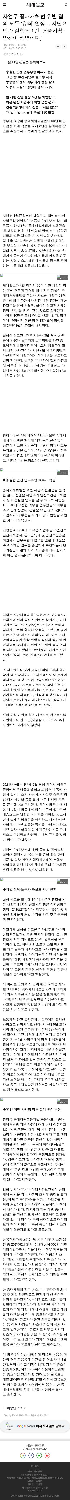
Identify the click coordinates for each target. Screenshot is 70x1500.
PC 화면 (35, 1466)
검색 (66, 4)
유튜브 (47, 1455)
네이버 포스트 (39, 1455)
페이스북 (31, 1455)
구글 (23, 1455)
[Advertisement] (35, 173)
